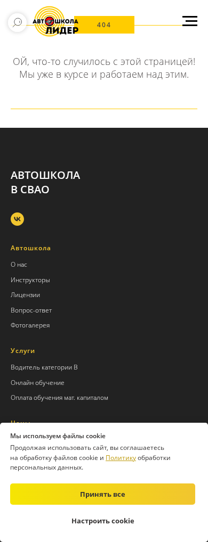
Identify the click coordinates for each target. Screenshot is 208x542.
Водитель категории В (44, 367)
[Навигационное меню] (189, 21)
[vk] (17, 219)
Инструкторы (30, 279)
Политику (121, 457)
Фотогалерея (30, 325)
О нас (19, 264)
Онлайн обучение (38, 382)
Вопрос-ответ (31, 310)
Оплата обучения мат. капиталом (59, 397)
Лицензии (25, 294)
